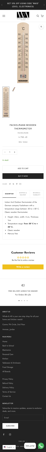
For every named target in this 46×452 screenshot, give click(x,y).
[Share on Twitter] (13, 184)
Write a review (23, 266)
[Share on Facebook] (10, 184)
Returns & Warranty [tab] (36, 194)
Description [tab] (9, 194)
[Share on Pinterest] (17, 184)
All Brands (6, 371)
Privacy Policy (7, 379)
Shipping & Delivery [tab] (23, 194)
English (22, 441)
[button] (9, 447)
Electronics (6, 350)
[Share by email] (20, 184)
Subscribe (10, 426)
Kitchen (5, 358)
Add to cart (23, 168)
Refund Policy (7, 383)
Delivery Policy (8, 387)
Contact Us (6, 396)
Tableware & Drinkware (11, 363)
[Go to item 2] (13, 89)
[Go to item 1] (5, 102)
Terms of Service (8, 392)
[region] (23, 290)
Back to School (8, 345)
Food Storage (7, 367)
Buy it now (23, 176)
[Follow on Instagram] (10, 434)
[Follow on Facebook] (3, 434)
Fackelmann (23, 133)
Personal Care (7, 354)
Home (4, 341)
